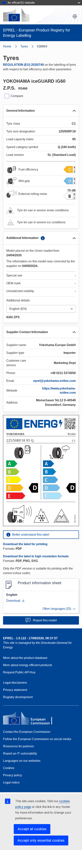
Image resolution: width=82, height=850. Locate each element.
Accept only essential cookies (41, 840)
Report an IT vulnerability (20, 753)
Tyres (24, 46)
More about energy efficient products (27, 665)
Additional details (18, 300)
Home (7, 46)
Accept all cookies (32, 829)
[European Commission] (16, 14)
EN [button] (75, 16)
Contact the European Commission (26, 731)
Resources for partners (18, 746)
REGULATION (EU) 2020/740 (23, 64)
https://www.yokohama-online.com (59, 390)
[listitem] (28, 46)
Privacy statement (15, 689)
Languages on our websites (21, 760)
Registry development (18, 697)
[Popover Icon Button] (42, 238)
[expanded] (74, 111)
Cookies (8, 768)
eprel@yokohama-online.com (54, 380)
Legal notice (11, 782)
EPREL (30, 638)
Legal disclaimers (15, 682)
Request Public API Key (19, 672)
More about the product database (25, 657)
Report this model (45, 620)
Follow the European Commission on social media (37, 739)
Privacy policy (12, 775)
